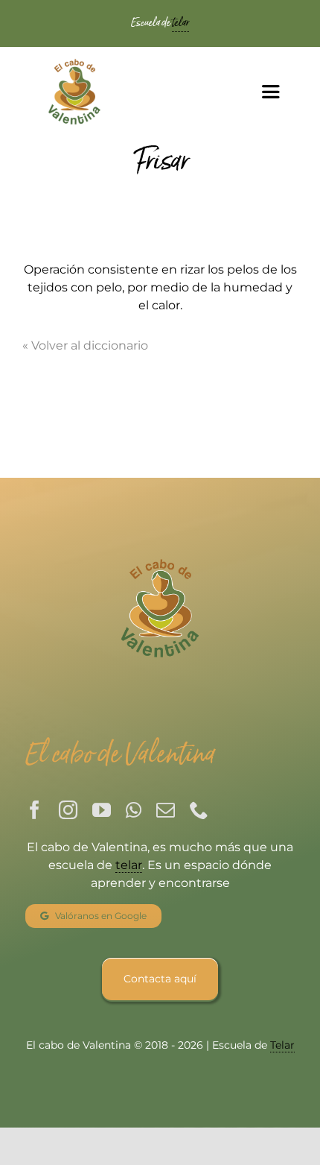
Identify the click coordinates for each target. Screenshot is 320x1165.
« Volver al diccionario (85, 345)
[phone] (199, 810)
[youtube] (101, 810)
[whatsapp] (133, 810)
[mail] (165, 810)
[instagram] (68, 810)
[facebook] (34, 810)
